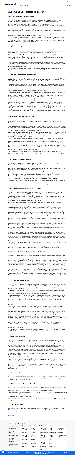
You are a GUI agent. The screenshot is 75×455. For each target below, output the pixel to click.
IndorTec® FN (42, 433)
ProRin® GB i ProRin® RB (52, 444)
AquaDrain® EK (24, 431)
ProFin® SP (50, 439)
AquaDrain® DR (24, 429)
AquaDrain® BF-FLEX (25, 428)
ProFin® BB (41, 449)
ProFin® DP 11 (51, 431)
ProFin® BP (50, 429)
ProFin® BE (50, 428)
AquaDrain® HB (24, 436)
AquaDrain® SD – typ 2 (25, 443)
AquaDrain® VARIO (34, 433)
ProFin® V (50, 440)
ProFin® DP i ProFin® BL (52, 432)
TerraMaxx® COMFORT (61, 428)
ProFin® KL (50, 435)
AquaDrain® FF (24, 432)
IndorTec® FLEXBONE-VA (43, 428)
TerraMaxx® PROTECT (61, 433)
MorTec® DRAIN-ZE (43, 446)
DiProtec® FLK (33, 439)
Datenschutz (43, 453)
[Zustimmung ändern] (3, 452)
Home (9, 8)
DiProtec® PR (33, 442)
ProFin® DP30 (51, 433)
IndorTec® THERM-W (43, 442)
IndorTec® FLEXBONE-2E (34, 446)
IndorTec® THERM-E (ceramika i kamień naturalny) (43, 437)
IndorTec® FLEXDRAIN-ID (44, 431)
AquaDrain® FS (24, 435)
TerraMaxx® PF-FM (60, 432)
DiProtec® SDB (33, 443)
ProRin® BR (50, 443)
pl (68, 1)
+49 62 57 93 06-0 (46, 452)
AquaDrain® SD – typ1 (25, 444)
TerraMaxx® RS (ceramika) (62, 435)
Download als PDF (11, 415)
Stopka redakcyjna (38, 453)
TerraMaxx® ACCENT (52, 446)
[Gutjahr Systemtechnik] (10, 4)
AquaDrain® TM (33, 432)
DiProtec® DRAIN (33, 436)
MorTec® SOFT (42, 447)
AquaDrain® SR (24, 446)
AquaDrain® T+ (33, 429)
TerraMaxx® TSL (60, 436)
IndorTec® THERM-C (43, 435)
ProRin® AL (50, 442)
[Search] (70, 2)
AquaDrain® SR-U (33, 428)
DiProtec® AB (33, 435)
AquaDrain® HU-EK (25, 439)
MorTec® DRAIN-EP (43, 445)
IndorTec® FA (33, 444)
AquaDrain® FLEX (24, 433)
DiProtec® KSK (33, 440)
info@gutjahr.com (53, 452)
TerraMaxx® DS (60, 429)
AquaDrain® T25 (33, 431)
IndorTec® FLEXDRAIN (43, 429)
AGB (47, 453)
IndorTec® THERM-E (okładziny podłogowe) (43, 440)
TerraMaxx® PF (60, 431)
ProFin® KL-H (51, 436)
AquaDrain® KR (24, 440)
